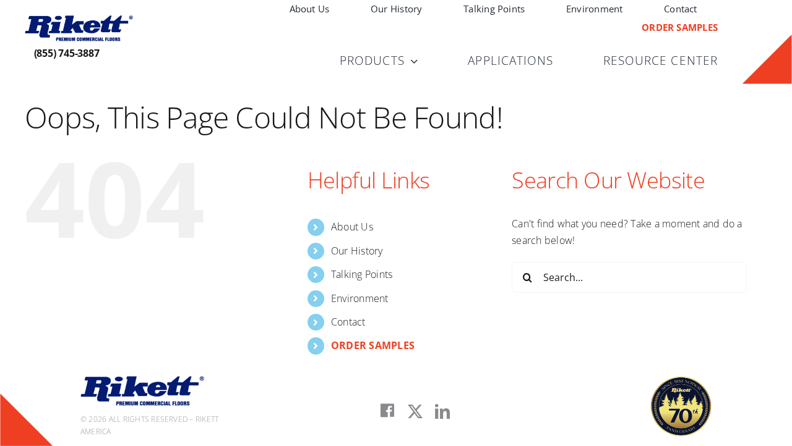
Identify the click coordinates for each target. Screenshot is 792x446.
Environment (360, 298)
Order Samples (373, 345)
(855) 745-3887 (67, 53)
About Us (352, 227)
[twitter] (415, 411)
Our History (357, 251)
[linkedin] (442, 411)
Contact (348, 322)
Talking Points (361, 274)
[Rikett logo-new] (79, 20)
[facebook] (387, 410)
